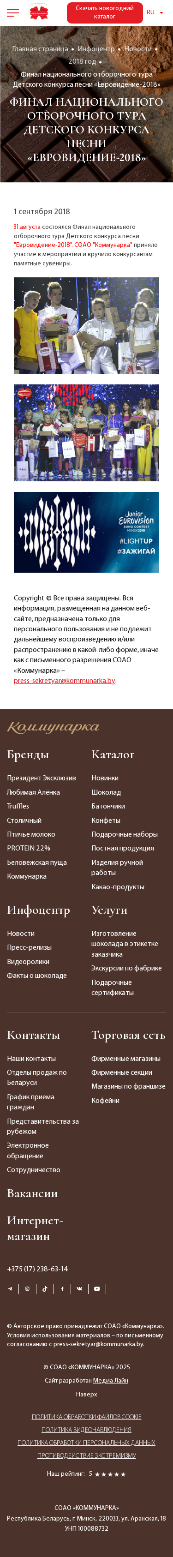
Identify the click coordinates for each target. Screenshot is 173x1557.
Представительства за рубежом (43, 1127)
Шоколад (106, 792)
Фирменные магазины (126, 1059)
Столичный (24, 821)
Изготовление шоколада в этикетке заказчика (124, 944)
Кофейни (105, 1101)
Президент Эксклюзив (41, 778)
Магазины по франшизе (128, 1086)
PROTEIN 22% (28, 848)
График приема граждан (30, 1102)
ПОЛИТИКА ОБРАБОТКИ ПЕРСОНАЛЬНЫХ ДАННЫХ (86, 1443)
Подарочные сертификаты (112, 988)
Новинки (105, 778)
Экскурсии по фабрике (126, 968)
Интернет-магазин (35, 1228)
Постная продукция (122, 848)
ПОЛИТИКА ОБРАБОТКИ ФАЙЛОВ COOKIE (87, 1417)
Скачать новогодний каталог (105, 12)
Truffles (18, 806)
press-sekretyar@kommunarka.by (64, 681)
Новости (21, 934)
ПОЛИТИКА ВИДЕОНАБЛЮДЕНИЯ (86, 1430)
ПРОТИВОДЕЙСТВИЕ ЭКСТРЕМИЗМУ (86, 1456)
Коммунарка (27, 876)
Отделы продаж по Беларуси (37, 1078)
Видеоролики (28, 962)
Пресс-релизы (29, 948)
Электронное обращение (28, 1151)
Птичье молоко (31, 834)
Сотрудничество (33, 1170)
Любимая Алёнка (33, 792)
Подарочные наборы (124, 834)
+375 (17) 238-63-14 (37, 1269)
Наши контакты (31, 1059)
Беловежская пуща (37, 863)
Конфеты (105, 821)
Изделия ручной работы (117, 868)
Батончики (108, 806)
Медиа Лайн (110, 1380)
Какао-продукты (117, 887)
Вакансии (32, 1193)
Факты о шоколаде (37, 976)
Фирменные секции (121, 1073)
